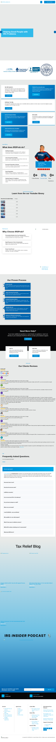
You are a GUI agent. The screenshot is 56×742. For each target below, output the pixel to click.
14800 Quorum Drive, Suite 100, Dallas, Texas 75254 (36, 716)
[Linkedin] (43, 169)
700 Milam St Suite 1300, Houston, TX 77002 (35, 729)
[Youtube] (42, 169)
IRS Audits (6, 713)
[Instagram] (49, 169)
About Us (19, 711)
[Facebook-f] (38, 169)
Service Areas (20, 714)
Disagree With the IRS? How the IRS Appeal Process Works (13, 584)
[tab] (9, 201)
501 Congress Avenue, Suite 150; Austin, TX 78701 (36, 710)
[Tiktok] (47, 169)
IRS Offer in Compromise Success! (10, 210)
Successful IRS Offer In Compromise (10, 207)
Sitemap (47, 725)
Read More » (3, 587)
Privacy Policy (48, 724)
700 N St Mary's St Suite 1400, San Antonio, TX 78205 (35, 722)
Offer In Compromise (8, 714)
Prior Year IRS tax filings (10, 216)
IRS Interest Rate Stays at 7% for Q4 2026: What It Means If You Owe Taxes (40, 584)
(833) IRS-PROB (14, 355)
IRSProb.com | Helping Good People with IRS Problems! (10, 201)
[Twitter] (40, 169)
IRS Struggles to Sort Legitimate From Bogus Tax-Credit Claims (48, 715)
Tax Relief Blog (28, 546)
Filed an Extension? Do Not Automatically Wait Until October (13, 622)
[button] (41, 2)
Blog (19, 713)
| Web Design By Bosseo (51, 737)
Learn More (9, 95)
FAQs (19, 712)
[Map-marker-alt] (45, 169)
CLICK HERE (6, 473)
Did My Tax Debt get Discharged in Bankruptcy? (10, 204)
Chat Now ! (36, 355)
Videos (19, 708)
